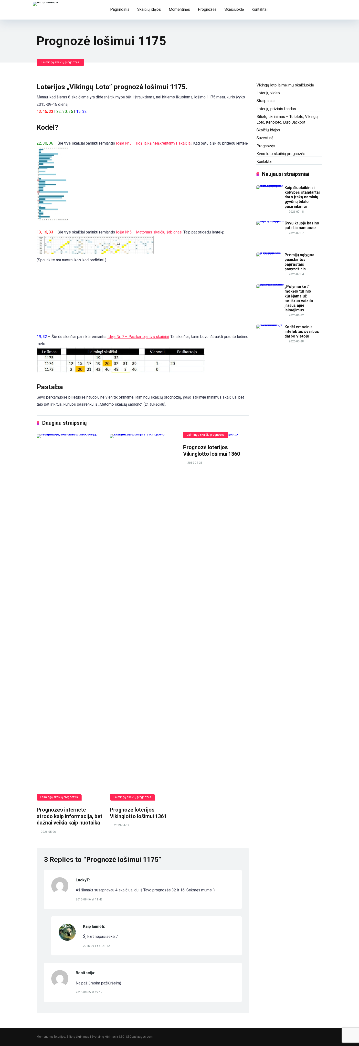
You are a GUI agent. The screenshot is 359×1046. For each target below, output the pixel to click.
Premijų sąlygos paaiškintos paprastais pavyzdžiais (299, 262)
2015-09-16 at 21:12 (96, 946)
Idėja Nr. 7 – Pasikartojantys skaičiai (138, 336)
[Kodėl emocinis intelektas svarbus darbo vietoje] (270, 324)
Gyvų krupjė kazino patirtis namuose (302, 225)
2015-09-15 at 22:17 (89, 992)
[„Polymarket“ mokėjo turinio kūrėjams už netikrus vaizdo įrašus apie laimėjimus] (270, 284)
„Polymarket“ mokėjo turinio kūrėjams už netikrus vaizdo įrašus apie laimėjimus (299, 298)
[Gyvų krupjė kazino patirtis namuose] (270, 220)
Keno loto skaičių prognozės (280, 153)
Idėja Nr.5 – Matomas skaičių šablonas (149, 232)
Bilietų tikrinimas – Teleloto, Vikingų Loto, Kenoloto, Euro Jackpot (287, 119)
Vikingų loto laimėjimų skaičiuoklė (285, 85)
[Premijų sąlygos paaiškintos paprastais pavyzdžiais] (270, 252)
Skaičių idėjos (149, 9)
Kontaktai (259, 9)
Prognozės (207, 9)
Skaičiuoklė (234, 9)
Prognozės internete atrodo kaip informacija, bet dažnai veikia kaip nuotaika (69, 816)
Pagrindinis (119, 9)
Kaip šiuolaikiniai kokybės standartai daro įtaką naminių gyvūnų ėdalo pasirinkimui (302, 197)
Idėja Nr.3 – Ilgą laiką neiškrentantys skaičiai (153, 143)
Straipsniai (265, 100)
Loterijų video (268, 93)
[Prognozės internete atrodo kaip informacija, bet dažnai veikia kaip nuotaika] (70, 617)
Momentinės (179, 9)
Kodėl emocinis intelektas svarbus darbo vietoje (302, 331)
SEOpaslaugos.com (139, 1036)
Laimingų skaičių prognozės (60, 62)
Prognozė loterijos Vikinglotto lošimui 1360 (211, 450)
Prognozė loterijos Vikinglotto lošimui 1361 (138, 813)
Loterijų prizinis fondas (276, 108)
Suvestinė (264, 138)
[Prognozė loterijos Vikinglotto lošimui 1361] (143, 617)
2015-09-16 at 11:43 (89, 899)
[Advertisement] (61, 306)
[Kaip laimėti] (45, 3)
